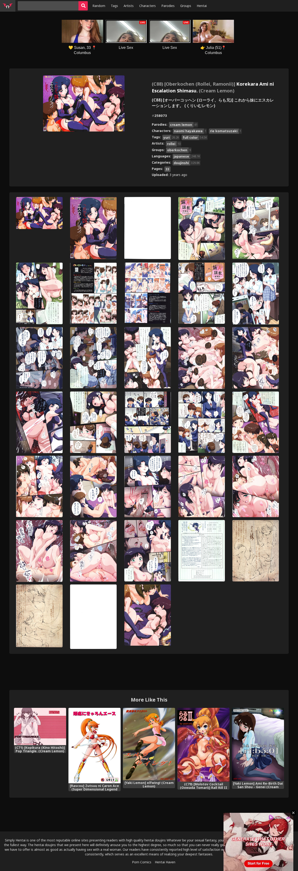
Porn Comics (141, 862)
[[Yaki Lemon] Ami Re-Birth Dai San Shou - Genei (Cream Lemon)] (258, 744)
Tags (114, 5)
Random (98, 5)
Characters (147, 5)
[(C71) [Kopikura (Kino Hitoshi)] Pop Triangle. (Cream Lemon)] (40, 726)
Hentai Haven (165, 862)
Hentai (202, 5)
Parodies (168, 5)
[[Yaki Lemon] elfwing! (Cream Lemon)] (149, 744)
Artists (129, 5)
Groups (185, 5)
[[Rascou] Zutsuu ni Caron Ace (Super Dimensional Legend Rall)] (94, 745)
